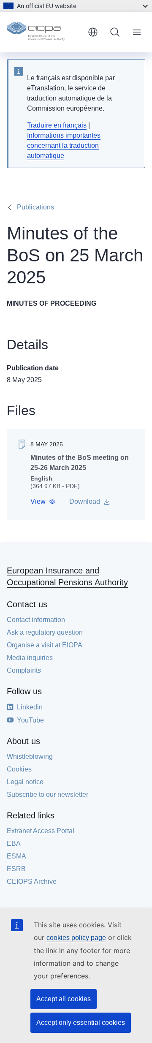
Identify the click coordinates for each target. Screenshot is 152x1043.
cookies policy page (76, 937)
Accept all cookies (63, 998)
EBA (14, 843)
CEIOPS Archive (32, 881)
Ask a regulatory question (45, 632)
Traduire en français (57, 125)
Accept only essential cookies (80, 1022)
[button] (43, 502)
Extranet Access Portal (40, 830)
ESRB (16, 868)
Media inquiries (30, 657)
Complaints (24, 670)
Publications (35, 207)
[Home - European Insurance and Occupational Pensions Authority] (44, 32)
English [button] (93, 32)
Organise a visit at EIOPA (44, 645)
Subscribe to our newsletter (47, 794)
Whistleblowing (30, 756)
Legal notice (25, 781)
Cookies (19, 769)
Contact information (36, 619)
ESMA (16, 856)
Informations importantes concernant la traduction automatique (63, 145)
